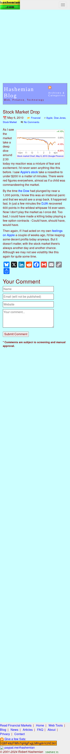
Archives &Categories (56, 94)
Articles (28, 729)
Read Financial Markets (16, 725)
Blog (3, 729)
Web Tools (56, 725)
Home (40, 725)
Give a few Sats (14, 739)
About (51, 729)
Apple (49, 117)
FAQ (40, 729)
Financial (36, 117)
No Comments (31, 122)
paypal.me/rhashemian (19, 747)
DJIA (44, 203)
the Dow (23, 191)
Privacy (5, 734)
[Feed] (49, 87)
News (14, 729)
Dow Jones (60, 117)
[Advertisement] (35, 48)
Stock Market (10, 122)
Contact (19, 734)
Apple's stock (29, 172)
